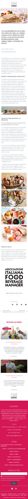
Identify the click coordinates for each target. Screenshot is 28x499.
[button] (12, 304)
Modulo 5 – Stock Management (14, 459)
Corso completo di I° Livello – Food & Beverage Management (11, 445)
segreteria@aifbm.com (16, 435)
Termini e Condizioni (21, 497)
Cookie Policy (13, 497)
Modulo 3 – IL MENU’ (14, 454)
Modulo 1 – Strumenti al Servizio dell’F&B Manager (14, 448)
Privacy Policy (6, 497)
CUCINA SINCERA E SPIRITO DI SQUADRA (14, 376)
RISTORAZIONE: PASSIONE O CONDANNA (14, 343)
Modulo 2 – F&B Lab (14, 451)
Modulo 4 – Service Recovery (14, 456)
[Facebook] (12, 488)
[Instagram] (16, 488)
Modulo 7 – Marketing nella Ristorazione (14, 465)
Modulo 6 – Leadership (14, 462)
